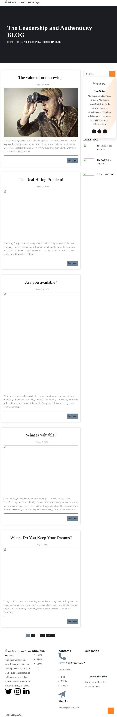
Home (10, 42)
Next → (50, 635)
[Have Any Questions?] (62, 656)
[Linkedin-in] (26, 691)
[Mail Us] (62, 694)
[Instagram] (17, 691)
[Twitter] (8, 691)
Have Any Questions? (71, 662)
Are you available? (105, 174)
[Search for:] (99, 73)
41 (42, 635)
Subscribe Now (98, 676)
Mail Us (63, 701)
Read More (72, 161)
